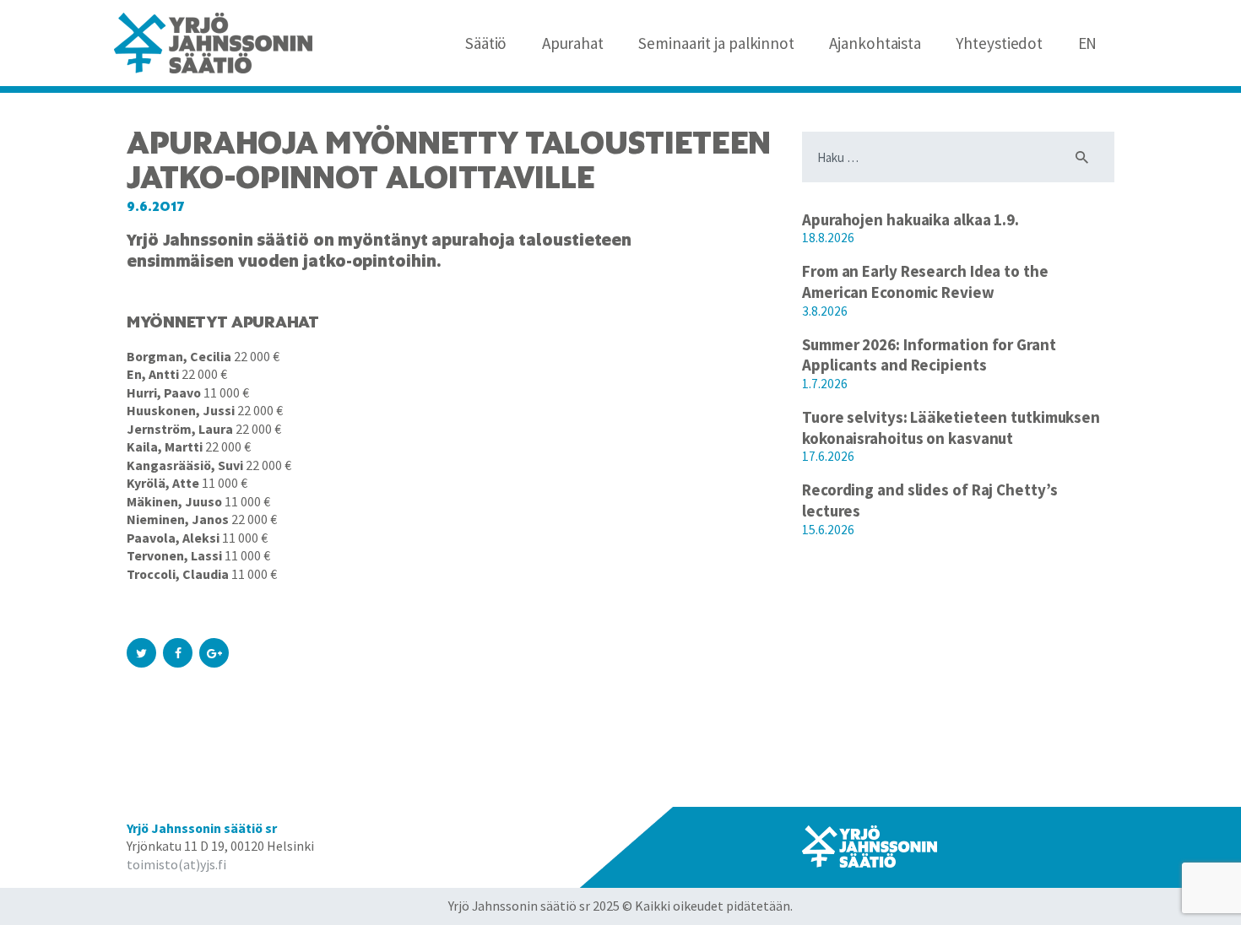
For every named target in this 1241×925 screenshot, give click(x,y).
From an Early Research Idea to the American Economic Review (925, 281)
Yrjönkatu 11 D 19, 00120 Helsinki (220, 845)
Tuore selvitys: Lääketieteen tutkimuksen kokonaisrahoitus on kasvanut (951, 427)
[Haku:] (958, 157)
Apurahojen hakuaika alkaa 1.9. (910, 219)
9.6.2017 (156, 206)
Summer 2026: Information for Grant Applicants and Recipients (929, 355)
